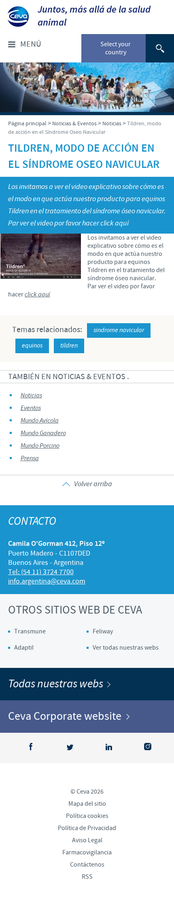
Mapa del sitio (87, 804)
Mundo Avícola (40, 420)
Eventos (31, 408)
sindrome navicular (118, 330)
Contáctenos (87, 865)
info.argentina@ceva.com (46, 581)
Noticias (31, 395)
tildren (69, 345)
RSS (87, 877)
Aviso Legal (87, 840)
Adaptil (24, 648)
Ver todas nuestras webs (126, 648)
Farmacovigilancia (87, 852)
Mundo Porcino (40, 446)
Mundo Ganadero (43, 433)
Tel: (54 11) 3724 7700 (41, 572)
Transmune (30, 631)
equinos (32, 345)
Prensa (30, 458)
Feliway (103, 631)
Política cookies (87, 816)
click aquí (37, 294)
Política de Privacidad (87, 828)
